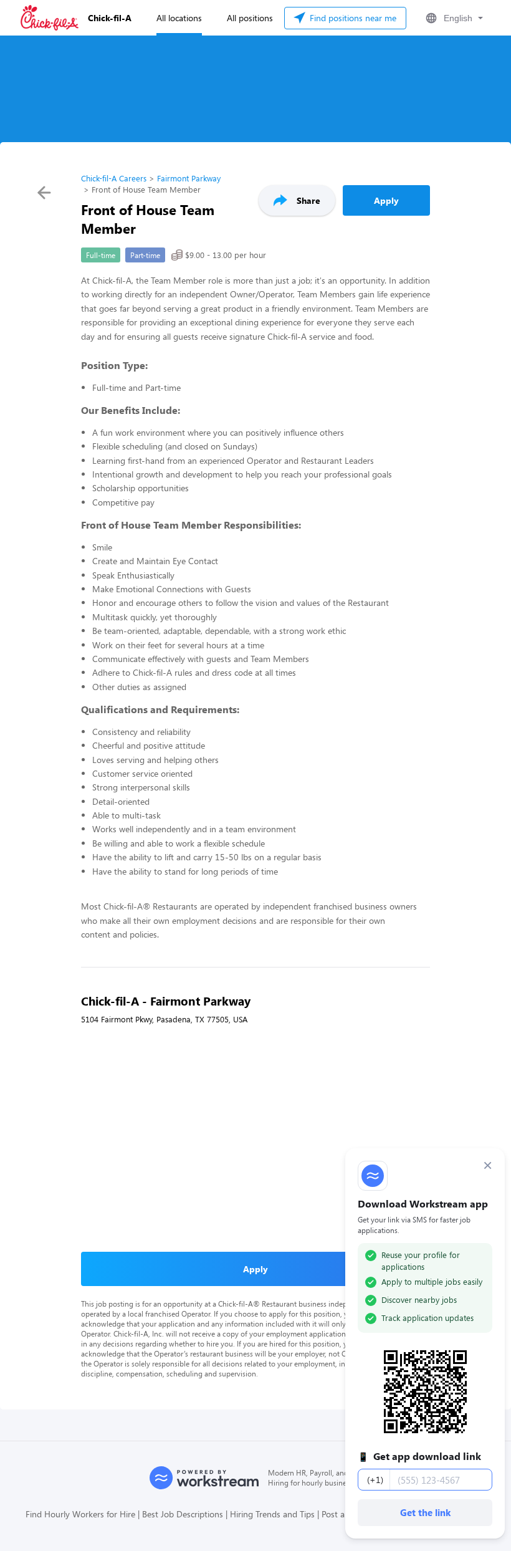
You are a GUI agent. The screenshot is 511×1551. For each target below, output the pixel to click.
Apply (386, 200)
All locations (179, 18)
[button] (453, 18)
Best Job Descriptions (182, 1514)
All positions (250, 18)
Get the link (425, 1512)
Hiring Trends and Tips (272, 1514)
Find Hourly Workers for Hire (80, 1514)
